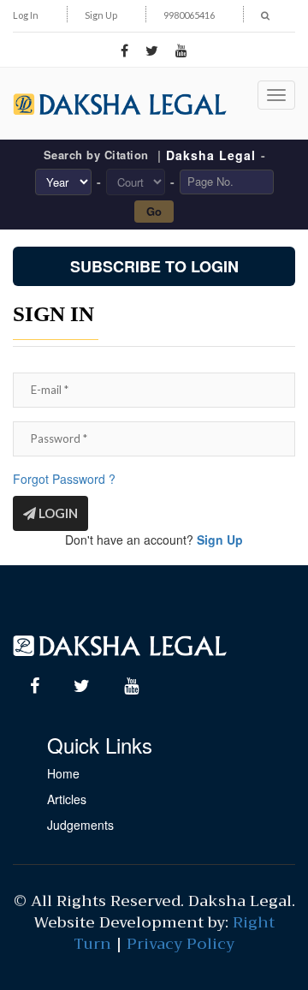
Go (154, 211)
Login (57, 513)
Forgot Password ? (64, 478)
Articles (66, 799)
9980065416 (189, 15)
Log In (25, 15)
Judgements (80, 824)
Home (63, 773)
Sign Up (101, 15)
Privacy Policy (180, 943)
